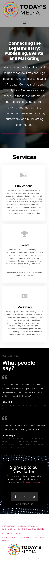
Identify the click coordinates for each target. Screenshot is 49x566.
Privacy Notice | (10, 538)
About (19, 533)
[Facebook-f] (15, 496)
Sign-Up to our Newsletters (24, 469)
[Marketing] (24, 296)
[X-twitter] (24, 496)
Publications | (9, 526)
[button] (25, 23)
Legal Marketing (36, 529)
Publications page (31, 482)
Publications (23, 186)
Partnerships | (9, 529)
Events (24, 245)
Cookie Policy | (27, 538)
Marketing (24, 307)
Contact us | (9, 533)
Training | (22, 529)
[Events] (24, 234)
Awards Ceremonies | (27, 526)
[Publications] (23, 174)
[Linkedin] (33, 496)
